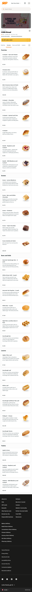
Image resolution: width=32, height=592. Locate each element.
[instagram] (12, 580)
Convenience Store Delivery (9, 529)
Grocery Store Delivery (8, 535)
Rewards (4, 508)
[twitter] (3, 580)
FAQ (3, 502)
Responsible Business (7, 517)
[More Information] (29, 31)
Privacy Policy (5, 553)
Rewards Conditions (6, 570)
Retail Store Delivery (7, 526)
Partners (18, 499)
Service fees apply (5, 36)
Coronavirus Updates (6, 567)
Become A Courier (20, 502)
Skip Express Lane (6, 511)
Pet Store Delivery (6, 538)
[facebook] (7, 580)
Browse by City (6, 514)
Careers (18, 505)
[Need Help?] (25, 3)
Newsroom (19, 517)
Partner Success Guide (22, 511)
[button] (3, 45)
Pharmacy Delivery (7, 541)
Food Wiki (18, 514)
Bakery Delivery (6, 523)
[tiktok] (16, 580)
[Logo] (5, 3)
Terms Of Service (5, 550)
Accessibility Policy (6, 560)
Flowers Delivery (6, 532)
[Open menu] (29, 3)
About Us (4, 499)
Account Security (6, 563)
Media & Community (21, 508)
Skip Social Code (5, 557)
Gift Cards (4, 505)
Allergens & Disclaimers (16, 36)
